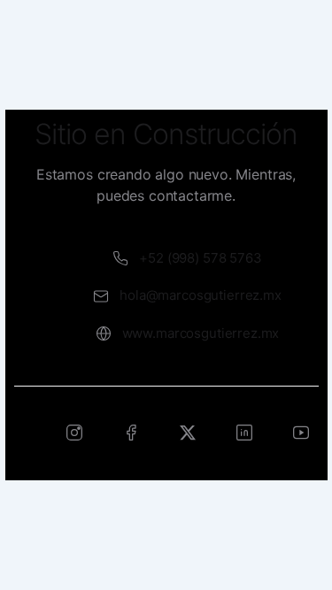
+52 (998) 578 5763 (200, 257)
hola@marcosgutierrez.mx (201, 295)
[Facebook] (131, 432)
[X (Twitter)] (187, 432)
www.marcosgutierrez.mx (201, 333)
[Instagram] (74, 432)
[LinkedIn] (244, 432)
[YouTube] (301, 432)
